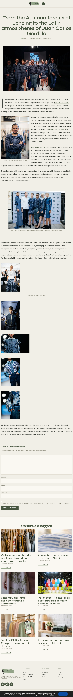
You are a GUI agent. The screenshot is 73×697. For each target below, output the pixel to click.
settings (52, 695)
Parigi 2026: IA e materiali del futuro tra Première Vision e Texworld (54, 600)
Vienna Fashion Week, (57, 129)
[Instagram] (3, 684)
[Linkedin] (11, 684)
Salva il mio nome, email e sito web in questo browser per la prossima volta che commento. (35, 503)
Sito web (4, 492)
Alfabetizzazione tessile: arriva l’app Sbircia (53, 557)
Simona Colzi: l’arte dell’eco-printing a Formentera (13, 600)
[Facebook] (7, 684)
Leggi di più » (6, 567)
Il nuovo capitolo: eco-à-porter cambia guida (53, 642)
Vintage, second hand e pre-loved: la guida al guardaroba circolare (16, 558)
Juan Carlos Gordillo (38, 147)
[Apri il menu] (43, 3)
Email (3, 485)
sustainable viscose (62, 102)
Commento (5, 454)
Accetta (63, 694)
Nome (3, 477)
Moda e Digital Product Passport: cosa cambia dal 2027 (16, 643)
